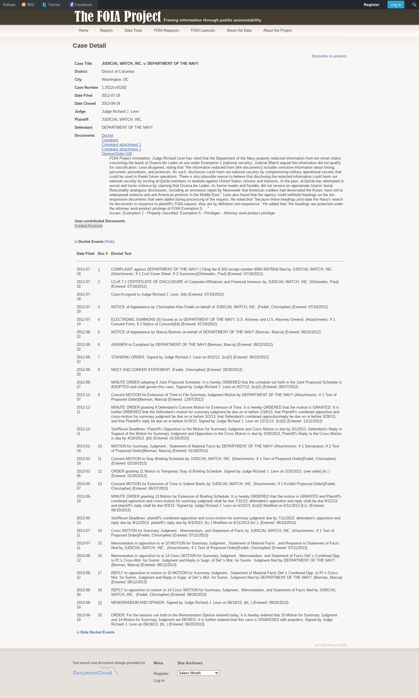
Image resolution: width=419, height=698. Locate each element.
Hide (109, 241)
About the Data (239, 30)
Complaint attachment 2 (121, 149)
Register (161, 673)
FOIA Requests (166, 30)
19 (100, 602)
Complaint (110, 140)
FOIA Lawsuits (203, 30)
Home (83, 30)
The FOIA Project (116, 15)
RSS (30, 4)
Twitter (54, 4)
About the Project (277, 30)
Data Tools (133, 30)
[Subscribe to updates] (329, 56)
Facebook (83, 4)
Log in (159, 680)
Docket (107, 135)
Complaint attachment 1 (121, 144)
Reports (106, 30)
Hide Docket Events (97, 632)
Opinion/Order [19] (117, 154)
